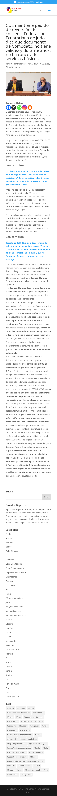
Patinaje (9, 653)
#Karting (46, 748)
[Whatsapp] (19, 107)
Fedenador (10, 585)
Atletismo (10, 538)
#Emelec (45, 726)
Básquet (9, 542)
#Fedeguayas (12, 730)
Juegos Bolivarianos (14, 606)
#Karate (37, 748)
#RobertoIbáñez (24, 765)
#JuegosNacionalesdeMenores (19, 748)
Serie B (9, 671)
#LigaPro (23, 757)
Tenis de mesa (12, 683)
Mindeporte (11, 641)
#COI (41, 721)
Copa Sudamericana (15, 568)
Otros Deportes (13, 67)
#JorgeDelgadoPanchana (16, 743)
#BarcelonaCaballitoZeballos (18, 712)
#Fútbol (38, 735)
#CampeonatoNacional (33, 717)
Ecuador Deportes (17, 63)
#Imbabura (32, 739)
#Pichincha (11, 765)
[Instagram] (24, 107)
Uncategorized (12, 696)
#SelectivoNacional (32, 770)
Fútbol (8, 594)
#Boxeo (10, 717)
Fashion (9, 581)
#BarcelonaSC (38, 712)
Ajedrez (9, 534)
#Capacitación (12, 721)
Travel (8, 688)
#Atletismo (21, 708)
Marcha (9, 636)
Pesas (8, 658)
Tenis (8, 679)
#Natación (32, 761)
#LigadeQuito (12, 757)
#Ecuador (23, 726)
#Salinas (37, 765)
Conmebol (10, 559)
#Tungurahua (26, 774)
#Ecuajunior (34, 726)
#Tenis (45, 770)
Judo (47, 63)
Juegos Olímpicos (13, 611)
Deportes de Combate (16, 572)
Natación (10, 645)
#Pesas (41, 761)
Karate (9, 619)
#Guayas (22, 739)
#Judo (44, 743)
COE (42, 63)
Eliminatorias (11, 576)
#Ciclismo (25, 721)
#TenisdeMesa (12, 774)
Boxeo (9, 546)
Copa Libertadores (14, 563)
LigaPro (9, 628)
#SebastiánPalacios (14, 770)
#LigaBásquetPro (36, 752)
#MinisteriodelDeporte (16, 761)
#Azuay (31, 708)
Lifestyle (9, 624)
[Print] (30, 107)
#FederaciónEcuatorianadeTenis (19, 735)
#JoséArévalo (34, 743)
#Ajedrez (10, 708)
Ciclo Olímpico (12, 551)
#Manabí (33, 757)
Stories (9, 675)
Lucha (8, 632)
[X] (13, 107)
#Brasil (18, 717)
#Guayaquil (11, 739)
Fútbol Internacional (15, 598)
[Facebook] (8, 107)
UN (7, 692)
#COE (33, 721)
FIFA (8, 589)
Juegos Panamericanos (16, 615)
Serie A (9, 666)
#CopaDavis (11, 726)
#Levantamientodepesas (16, 752)
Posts (8, 662)
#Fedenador (25, 730)
